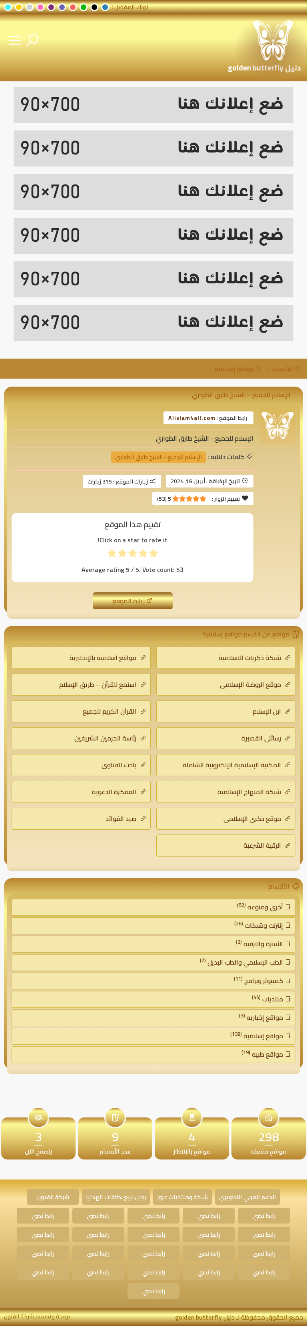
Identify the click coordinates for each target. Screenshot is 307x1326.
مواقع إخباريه (262, 1017)
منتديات (268, 998)
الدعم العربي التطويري (247, 1197)
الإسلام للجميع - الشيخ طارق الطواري (158, 457)
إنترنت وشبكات (259, 925)
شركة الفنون (52, 1197)
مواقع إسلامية (235, 369)
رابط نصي (264, 1216)
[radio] (153, 555)
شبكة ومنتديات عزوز (182, 1197)
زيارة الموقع (129, 601)
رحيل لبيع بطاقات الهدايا (116, 1197)
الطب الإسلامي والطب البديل (242, 961)
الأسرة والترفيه (260, 943)
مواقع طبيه (263, 1053)
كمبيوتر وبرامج (259, 980)
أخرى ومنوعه (261, 906)
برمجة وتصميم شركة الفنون (37, 1316)
